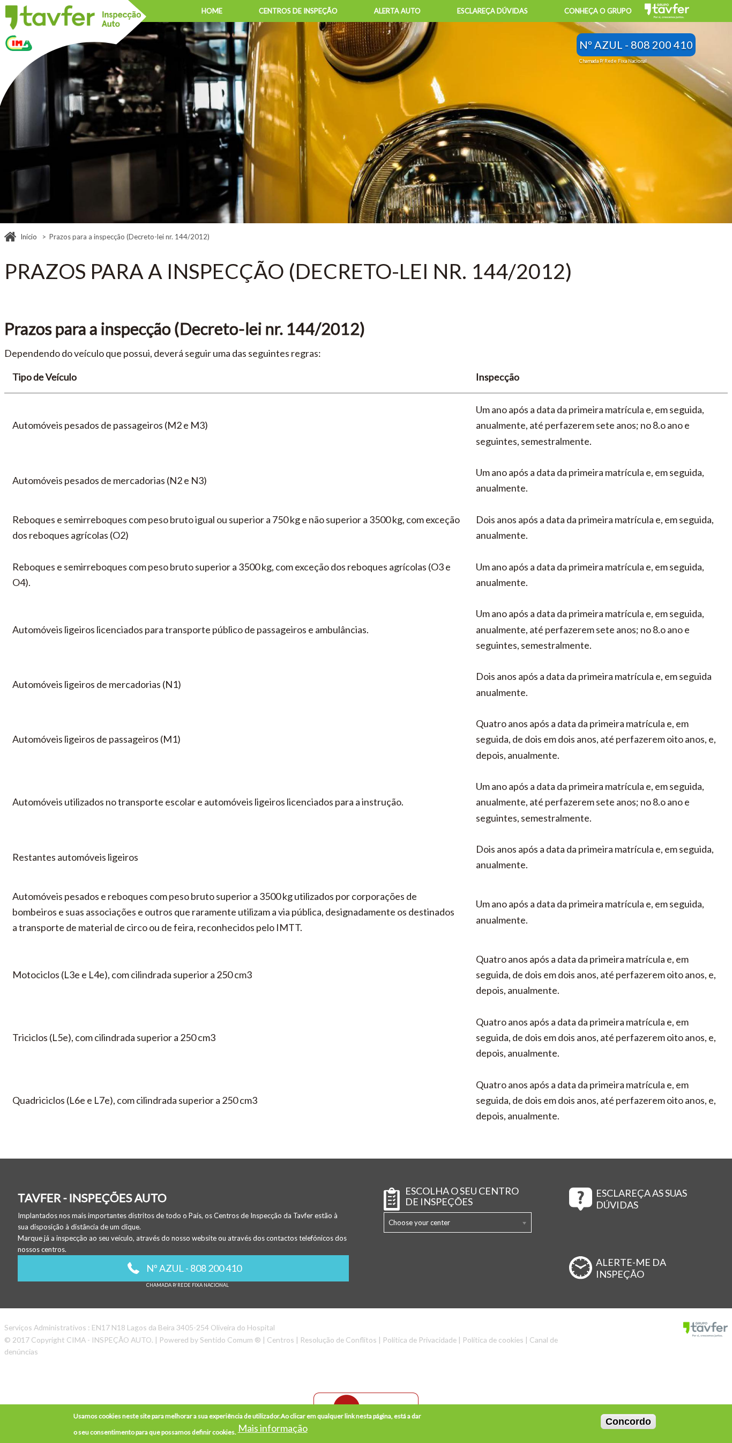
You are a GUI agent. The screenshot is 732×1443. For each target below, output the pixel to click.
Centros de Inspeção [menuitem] (298, 10)
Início (28, 236)
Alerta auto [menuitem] (397, 10)
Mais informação (273, 1427)
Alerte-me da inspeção (631, 1268)
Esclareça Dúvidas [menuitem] (492, 10)
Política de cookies (493, 1339)
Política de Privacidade (420, 1339)
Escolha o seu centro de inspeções (462, 1196)
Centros (280, 1339)
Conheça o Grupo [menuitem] (598, 10)
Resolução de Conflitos (338, 1339)
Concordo (628, 1421)
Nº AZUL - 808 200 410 (636, 44)
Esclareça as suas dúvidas (641, 1199)
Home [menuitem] (211, 10)
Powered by (210, 1339)
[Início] (73, 17)
